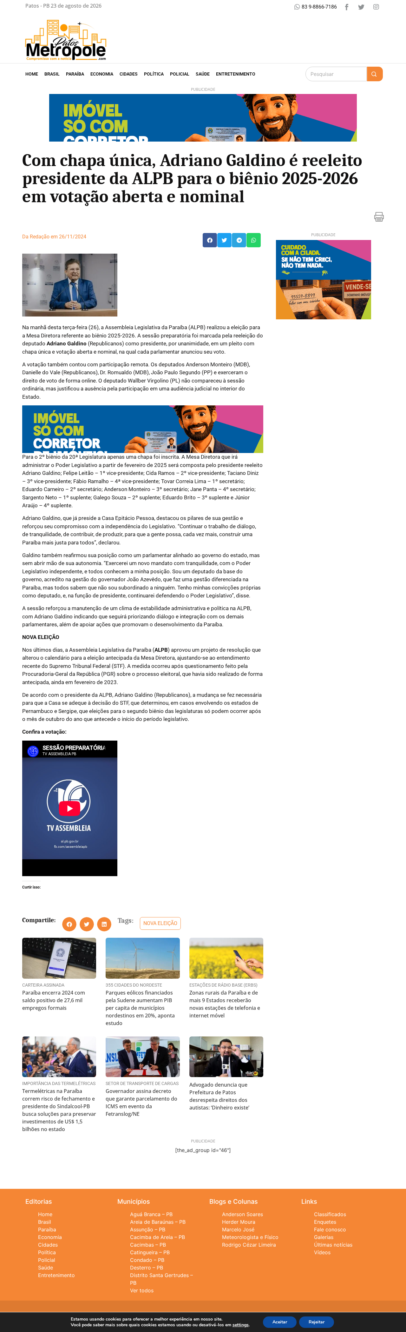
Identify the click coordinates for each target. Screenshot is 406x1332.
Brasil (52, 74)
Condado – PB (147, 1260)
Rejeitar (316, 1322)
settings (240, 1325)
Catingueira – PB (150, 1252)
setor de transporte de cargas (142, 1083)
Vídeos (322, 1252)
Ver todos (142, 1290)
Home (31, 74)
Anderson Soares (242, 1214)
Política (154, 74)
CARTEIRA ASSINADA (43, 985)
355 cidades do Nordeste (134, 985)
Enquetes (325, 1222)
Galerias (323, 1237)
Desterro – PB (146, 1267)
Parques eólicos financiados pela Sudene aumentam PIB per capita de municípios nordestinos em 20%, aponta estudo (140, 1008)
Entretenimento (235, 74)
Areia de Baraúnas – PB (158, 1222)
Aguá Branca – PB (151, 1214)
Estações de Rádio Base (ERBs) (223, 985)
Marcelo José (238, 1229)
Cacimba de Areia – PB (157, 1237)
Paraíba (75, 74)
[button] (210, 240)
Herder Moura (238, 1222)
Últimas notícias (333, 1245)
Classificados (330, 1214)
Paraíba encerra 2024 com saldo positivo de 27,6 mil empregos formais (53, 1000)
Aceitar (279, 1322)
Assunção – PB (147, 1229)
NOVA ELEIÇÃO (160, 923)
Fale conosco (330, 1229)
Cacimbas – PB (148, 1245)
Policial (179, 74)
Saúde (203, 74)
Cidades (129, 74)
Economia (101, 74)
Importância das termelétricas (58, 1083)
